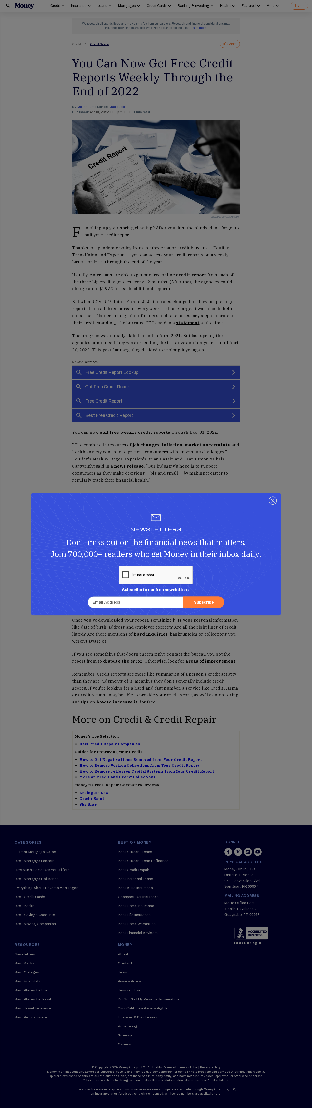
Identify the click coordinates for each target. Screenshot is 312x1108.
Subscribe (204, 602)
